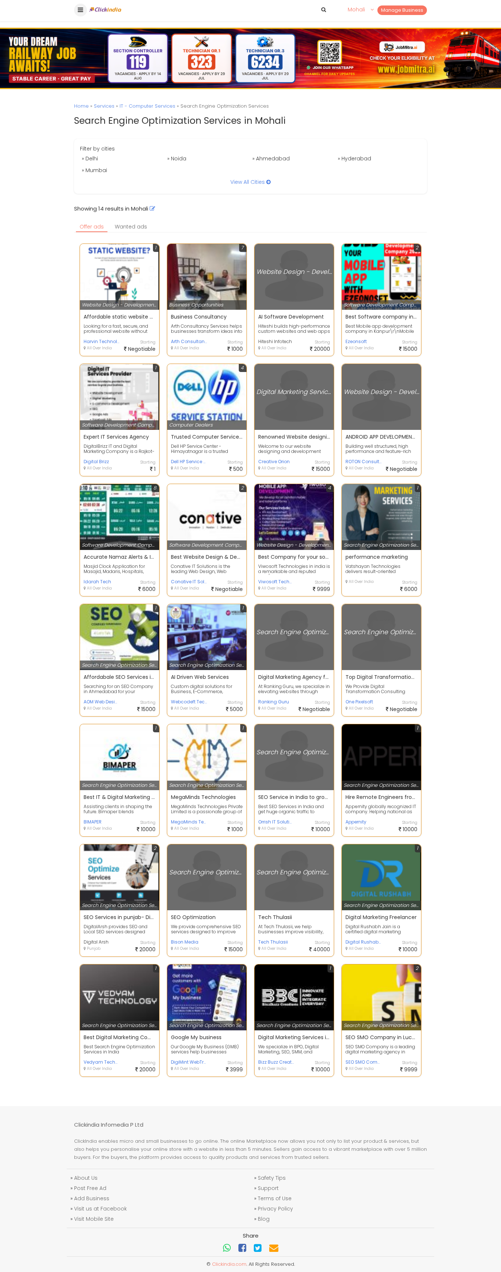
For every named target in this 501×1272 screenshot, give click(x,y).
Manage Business (402, 10)
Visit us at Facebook (100, 1208)
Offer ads (92, 226)
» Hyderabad (354, 158)
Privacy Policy (275, 1208)
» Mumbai (94, 170)
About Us (86, 1178)
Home (81, 106)
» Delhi (90, 158)
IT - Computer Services (147, 106)
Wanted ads (131, 226)
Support (268, 1188)
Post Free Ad (90, 1188)
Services (104, 106)
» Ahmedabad (271, 158)
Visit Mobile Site (94, 1219)
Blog (264, 1219)
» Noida (176, 158)
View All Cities (248, 182)
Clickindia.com (229, 1264)
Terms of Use (275, 1198)
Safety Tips (272, 1178)
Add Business (91, 1198)
